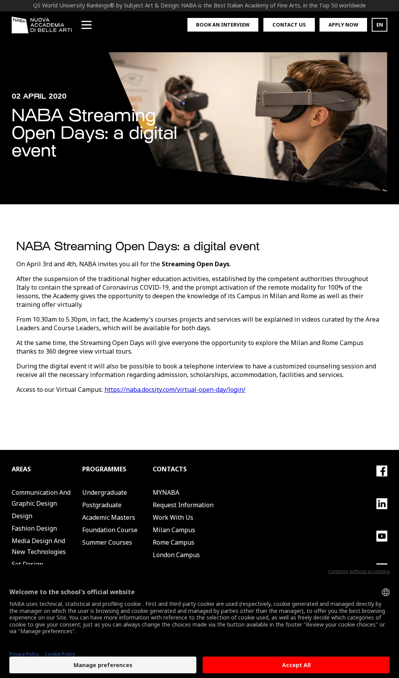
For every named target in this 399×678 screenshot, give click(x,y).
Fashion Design (34, 528)
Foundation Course (110, 530)
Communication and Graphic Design (41, 498)
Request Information (183, 505)
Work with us (173, 517)
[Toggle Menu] (86, 25)
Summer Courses (107, 542)
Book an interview (222, 24)
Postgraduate (102, 505)
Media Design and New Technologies (39, 546)
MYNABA (166, 492)
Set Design (27, 564)
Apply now (343, 24)
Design (22, 516)
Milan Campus (174, 530)
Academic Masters (108, 517)
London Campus (176, 555)
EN (379, 24)
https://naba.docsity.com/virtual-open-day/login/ (174, 389)
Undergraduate (104, 492)
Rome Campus (173, 542)
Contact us (289, 24)
